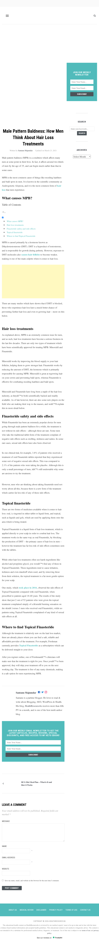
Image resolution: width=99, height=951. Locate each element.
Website (5, 869)
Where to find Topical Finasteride (21, 236)
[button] (7, 16)
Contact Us (85, 910)
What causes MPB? (15, 221)
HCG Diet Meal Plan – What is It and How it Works (36, 783)
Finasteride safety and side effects (21, 228)
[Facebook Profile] (39, 692)
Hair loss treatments (15, 225)
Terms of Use (71, 910)
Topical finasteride (15, 232)
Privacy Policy (56, 910)
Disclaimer (41, 910)
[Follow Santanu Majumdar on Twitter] (42, 692)
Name (4, 846)
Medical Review (26, 910)
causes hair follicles (30, 254)
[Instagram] (46, 692)
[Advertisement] (49, 45)
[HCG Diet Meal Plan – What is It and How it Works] (13, 783)
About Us (13, 910)
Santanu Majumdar (25, 150)
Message (6, 821)
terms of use (86, 930)
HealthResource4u (33, 705)
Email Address (8, 857)
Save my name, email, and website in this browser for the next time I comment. (32, 880)
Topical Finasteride (28, 645)
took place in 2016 (28, 587)
